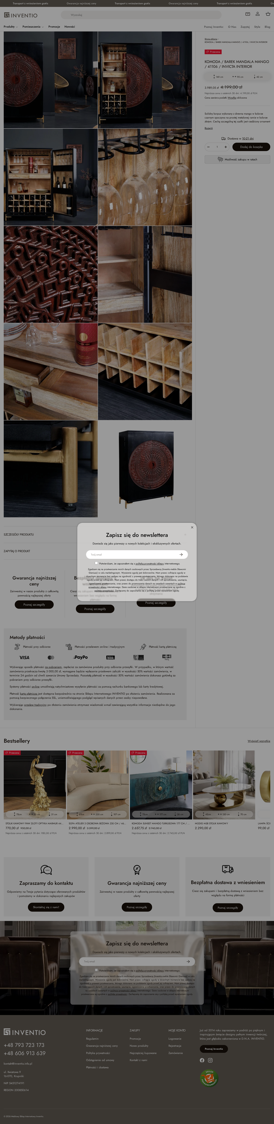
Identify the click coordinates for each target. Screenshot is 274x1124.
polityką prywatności (104, 590)
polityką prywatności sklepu (150, 563)
